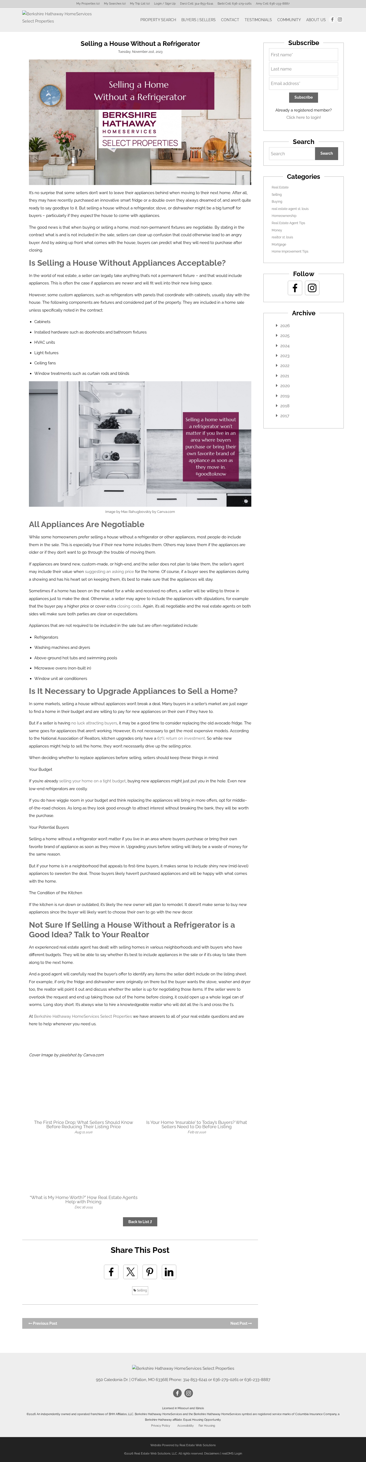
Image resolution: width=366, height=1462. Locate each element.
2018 (284, 405)
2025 (285, 335)
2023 (285, 355)
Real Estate (280, 187)
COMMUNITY (289, 20)
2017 (284, 415)
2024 (285, 345)
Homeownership (284, 216)
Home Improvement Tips (290, 251)
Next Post (239, 1323)
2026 (285, 325)
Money (277, 230)
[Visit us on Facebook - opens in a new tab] (332, 19)
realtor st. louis (282, 237)
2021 (284, 375)
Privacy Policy (160, 1425)
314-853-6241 (204, 3)
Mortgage (279, 244)
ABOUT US (316, 20)
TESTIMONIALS (258, 20)
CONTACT (230, 20)
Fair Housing (207, 1425)
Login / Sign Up (165, 3)
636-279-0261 (242, 3)
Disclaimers (211, 1453)
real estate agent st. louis (290, 209)
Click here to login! (303, 117)
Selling (141, 1290)
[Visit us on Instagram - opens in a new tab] (339, 19)
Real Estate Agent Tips (288, 223)
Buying (277, 201)
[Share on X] (130, 1272)
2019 (284, 395)
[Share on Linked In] (169, 1272)
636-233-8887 (280, 3)
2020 (285, 385)
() (88, 3)
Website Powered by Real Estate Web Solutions (183, 1445)
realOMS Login (232, 1453)
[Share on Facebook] (111, 1272)
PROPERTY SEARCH (158, 20)
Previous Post (44, 1323)
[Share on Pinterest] (150, 1272)
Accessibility (185, 1425)
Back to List (139, 1222)
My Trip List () (140, 3)
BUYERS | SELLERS (198, 20)
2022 (284, 365)
